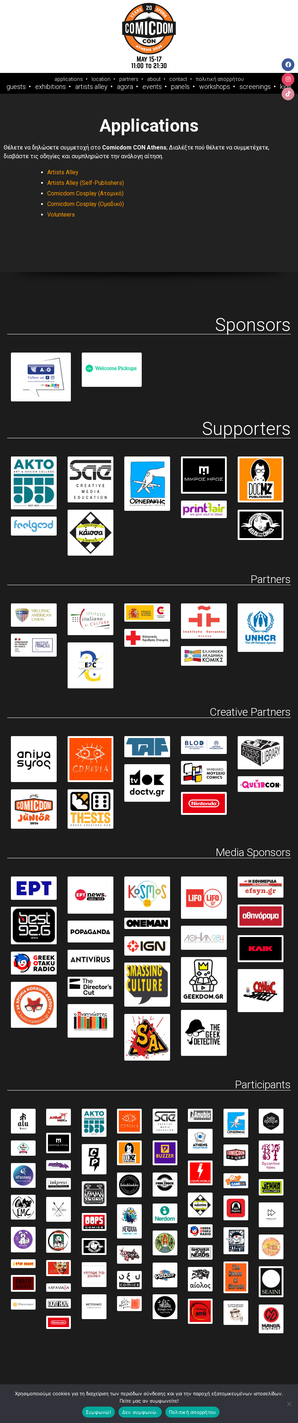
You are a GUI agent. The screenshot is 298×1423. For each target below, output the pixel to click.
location (101, 79)
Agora (125, 86)
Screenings (255, 86)
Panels (180, 86)
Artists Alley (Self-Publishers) (85, 182)
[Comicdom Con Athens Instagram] (288, 79)
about (154, 79)
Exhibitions (50, 86)
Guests (16, 86)
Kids (285, 86)
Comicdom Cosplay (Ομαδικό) (85, 204)
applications (69, 79)
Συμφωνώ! (98, 1412)
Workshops (214, 86)
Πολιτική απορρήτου (192, 1412)
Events (152, 86)
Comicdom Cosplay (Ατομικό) (85, 193)
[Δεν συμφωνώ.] (289, 1403)
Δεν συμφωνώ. (140, 1412)
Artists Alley (91, 86)
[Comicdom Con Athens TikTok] (288, 94)
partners (128, 79)
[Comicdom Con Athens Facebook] (288, 64)
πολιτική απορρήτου (220, 79)
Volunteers (61, 214)
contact (178, 79)
